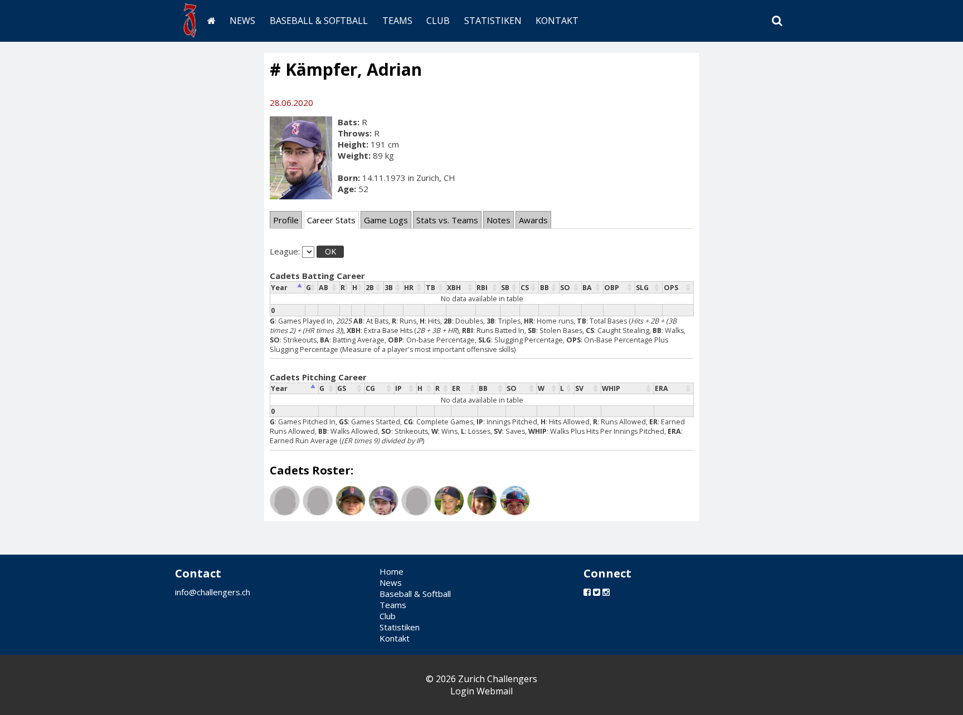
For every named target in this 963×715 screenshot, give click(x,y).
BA (587, 287)
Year (279, 287)
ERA (661, 388)
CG (370, 388)
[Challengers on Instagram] (606, 592)
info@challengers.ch (212, 592)
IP (398, 388)
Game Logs (386, 220)
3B (389, 287)
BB (544, 287)
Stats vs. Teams (447, 220)
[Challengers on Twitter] (596, 592)
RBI (482, 287)
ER (456, 388)
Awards (533, 220)
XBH (454, 287)
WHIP (611, 388)
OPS (671, 287)
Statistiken (493, 20)
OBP (611, 287)
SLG (642, 287)
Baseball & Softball (319, 20)
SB (505, 287)
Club (438, 20)
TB (430, 287)
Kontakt (557, 20)
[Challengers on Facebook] (587, 592)
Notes (498, 220)
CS (525, 287)
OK (330, 251)
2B (370, 287)
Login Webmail (481, 691)
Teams (397, 20)
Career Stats (331, 220)
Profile (286, 220)
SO (565, 287)
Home (391, 571)
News (242, 20)
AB (323, 287)
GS (341, 388)
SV (579, 388)
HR (409, 287)
